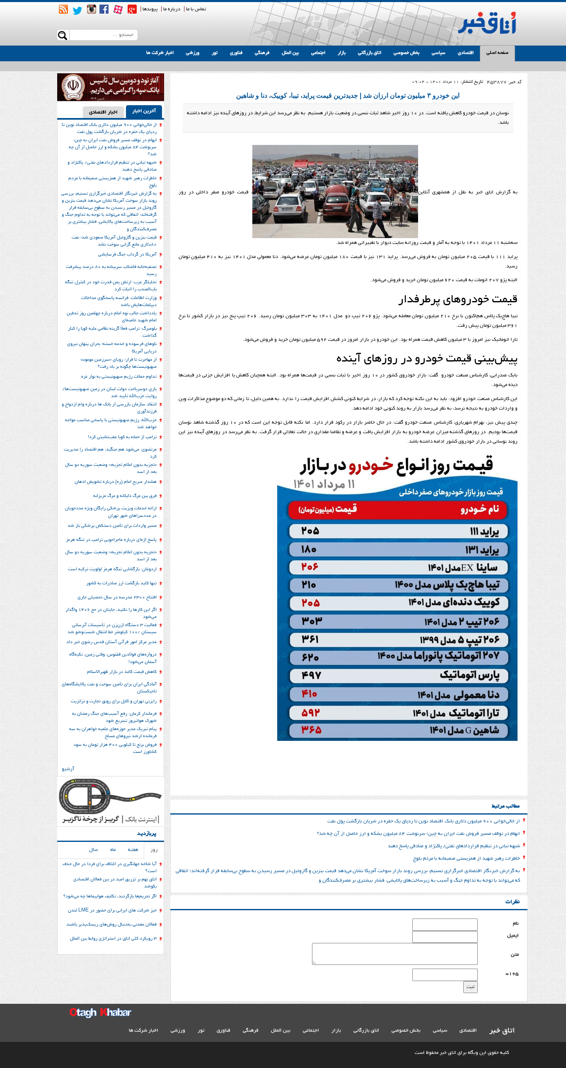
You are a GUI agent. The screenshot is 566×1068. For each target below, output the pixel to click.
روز (154, 850)
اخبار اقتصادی (103, 112)
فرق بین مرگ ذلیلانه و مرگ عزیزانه (125, 496)
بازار (342, 53)
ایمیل (513, 935)
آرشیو (68, 769)
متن (515, 954)
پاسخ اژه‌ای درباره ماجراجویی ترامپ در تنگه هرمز (111, 540)
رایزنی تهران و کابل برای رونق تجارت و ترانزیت (114, 701)
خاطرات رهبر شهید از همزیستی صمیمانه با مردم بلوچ (466, 858)
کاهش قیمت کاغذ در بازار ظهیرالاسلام (122, 672)
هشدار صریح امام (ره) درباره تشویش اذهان (116, 482)
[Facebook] (104, 9)
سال (93, 850)
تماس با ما (196, 9)
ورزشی (192, 53)
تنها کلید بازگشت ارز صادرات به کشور (121, 583)
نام (516, 923)
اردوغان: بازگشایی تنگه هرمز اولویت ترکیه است (112, 569)
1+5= (512, 973)
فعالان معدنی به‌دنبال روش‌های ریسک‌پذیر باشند (111, 924)
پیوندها (150, 9)
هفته (133, 850)
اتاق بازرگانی (369, 53)
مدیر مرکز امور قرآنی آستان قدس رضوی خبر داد (111, 642)
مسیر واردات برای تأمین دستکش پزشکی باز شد (112, 525)
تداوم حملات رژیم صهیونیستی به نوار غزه (119, 376)
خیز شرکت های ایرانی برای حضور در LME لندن (112, 910)
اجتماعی (318, 53)
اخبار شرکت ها (160, 53)
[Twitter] (77, 11)
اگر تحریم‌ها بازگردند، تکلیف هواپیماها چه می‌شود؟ (110, 896)
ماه (113, 850)
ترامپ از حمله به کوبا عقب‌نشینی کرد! (122, 437)
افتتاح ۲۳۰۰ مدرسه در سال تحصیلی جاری (117, 597)
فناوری (236, 53)
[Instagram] (91, 9)
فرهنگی (262, 53)
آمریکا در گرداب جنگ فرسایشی (127, 254)
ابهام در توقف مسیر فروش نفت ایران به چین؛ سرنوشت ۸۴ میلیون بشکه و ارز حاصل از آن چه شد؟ (418, 834)
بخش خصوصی (406, 53)
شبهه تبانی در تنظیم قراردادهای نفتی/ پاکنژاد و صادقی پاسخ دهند (454, 846)
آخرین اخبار (144, 111)
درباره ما (171, 9)
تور (215, 53)
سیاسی (438, 53)
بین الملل (290, 53)
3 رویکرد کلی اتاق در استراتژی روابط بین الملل (113, 938)
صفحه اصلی (497, 53)
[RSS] (63, 9)
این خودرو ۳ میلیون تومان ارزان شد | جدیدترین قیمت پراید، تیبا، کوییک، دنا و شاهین (348, 95)
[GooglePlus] (132, 9)
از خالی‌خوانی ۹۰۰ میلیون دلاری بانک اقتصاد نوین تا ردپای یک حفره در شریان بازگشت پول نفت (423, 821)
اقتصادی (466, 53)
